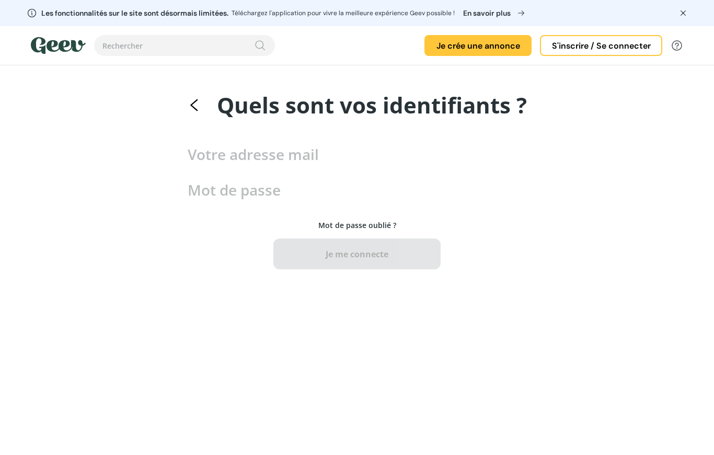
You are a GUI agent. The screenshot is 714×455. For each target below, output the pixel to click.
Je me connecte (357, 254)
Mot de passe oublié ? (357, 225)
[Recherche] (260, 45)
